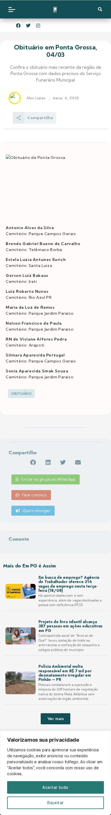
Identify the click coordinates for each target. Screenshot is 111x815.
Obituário (21, 393)
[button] (32, 462)
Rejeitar (55, 802)
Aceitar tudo (55, 787)
